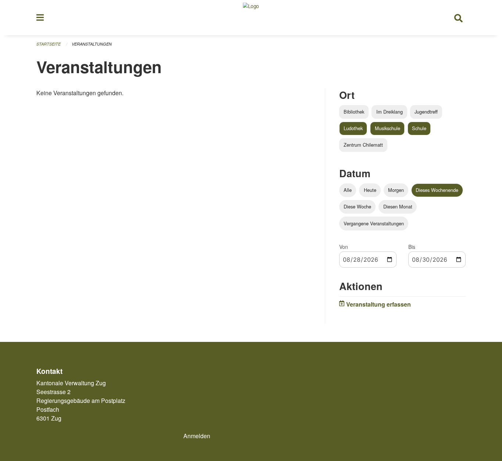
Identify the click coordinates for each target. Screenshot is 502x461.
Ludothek (353, 128)
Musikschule (387, 128)
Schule (419, 128)
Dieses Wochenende (437, 189)
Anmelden (196, 436)
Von (343, 246)
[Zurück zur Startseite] (251, 17)
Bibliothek (354, 111)
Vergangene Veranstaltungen (374, 223)
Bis (411, 246)
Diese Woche (357, 206)
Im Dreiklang (389, 111)
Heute (370, 189)
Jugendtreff (426, 111)
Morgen (396, 189)
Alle (348, 189)
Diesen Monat (397, 206)
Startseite (48, 44)
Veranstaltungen (92, 44)
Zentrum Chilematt (363, 144)
